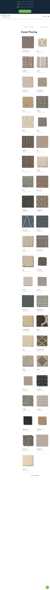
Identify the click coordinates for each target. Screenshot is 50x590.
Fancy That (39, 190)
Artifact (24, 290)
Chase (23, 250)
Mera (38, 130)
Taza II (38, 329)
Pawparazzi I (39, 429)
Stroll (23, 349)
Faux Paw (24, 469)
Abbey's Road (40, 309)
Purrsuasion (39, 389)
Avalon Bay (39, 270)
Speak (38, 70)
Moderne (39, 110)
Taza (38, 51)
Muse (23, 110)
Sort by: (25, 27)
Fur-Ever (38, 170)
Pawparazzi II (25, 429)
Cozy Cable (25, 230)
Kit (23, 170)
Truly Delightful (25, 329)
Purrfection (24, 90)
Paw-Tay (24, 409)
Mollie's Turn (25, 449)
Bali (23, 270)
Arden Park (24, 309)
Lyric (38, 150)
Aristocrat (39, 290)
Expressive (24, 210)
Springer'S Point (40, 349)
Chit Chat (39, 230)
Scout (38, 369)
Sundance (24, 70)
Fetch (23, 190)
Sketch (23, 369)
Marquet (24, 150)
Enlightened (39, 210)
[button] (43, 16)
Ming (23, 130)
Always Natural (25, 51)
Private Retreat (40, 90)
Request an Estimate (25, 11)
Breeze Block (39, 250)
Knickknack (39, 449)
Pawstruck (39, 409)
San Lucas (24, 389)
